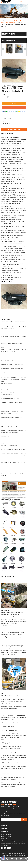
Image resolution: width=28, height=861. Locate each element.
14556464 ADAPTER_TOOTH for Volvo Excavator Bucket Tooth (4, 53)
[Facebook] (2, 848)
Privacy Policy (22, 855)
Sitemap (16, 855)
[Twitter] (8, 848)
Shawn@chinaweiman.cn (9, 839)
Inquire (14, 103)
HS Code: (5, 123)
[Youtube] (10, 848)
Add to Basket (14, 107)
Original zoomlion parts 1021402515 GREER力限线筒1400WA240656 (14, 53)
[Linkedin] (5, 848)
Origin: (4, 121)
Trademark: (5, 120)
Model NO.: (5, 118)
